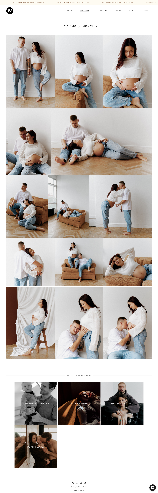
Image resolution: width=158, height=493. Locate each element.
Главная (70, 10)
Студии (118, 10)
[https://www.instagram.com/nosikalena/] (81, 482)
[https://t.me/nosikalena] (73, 482)
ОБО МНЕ (131, 10)
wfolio (82, 490)
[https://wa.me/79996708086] (77, 482)
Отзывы (145, 10)
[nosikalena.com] (9, 10)
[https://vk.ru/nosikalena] (85, 482)
